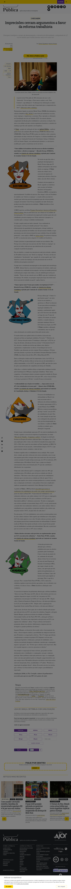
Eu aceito (8, 886)
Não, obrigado (61, 886)
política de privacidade (22, 883)
